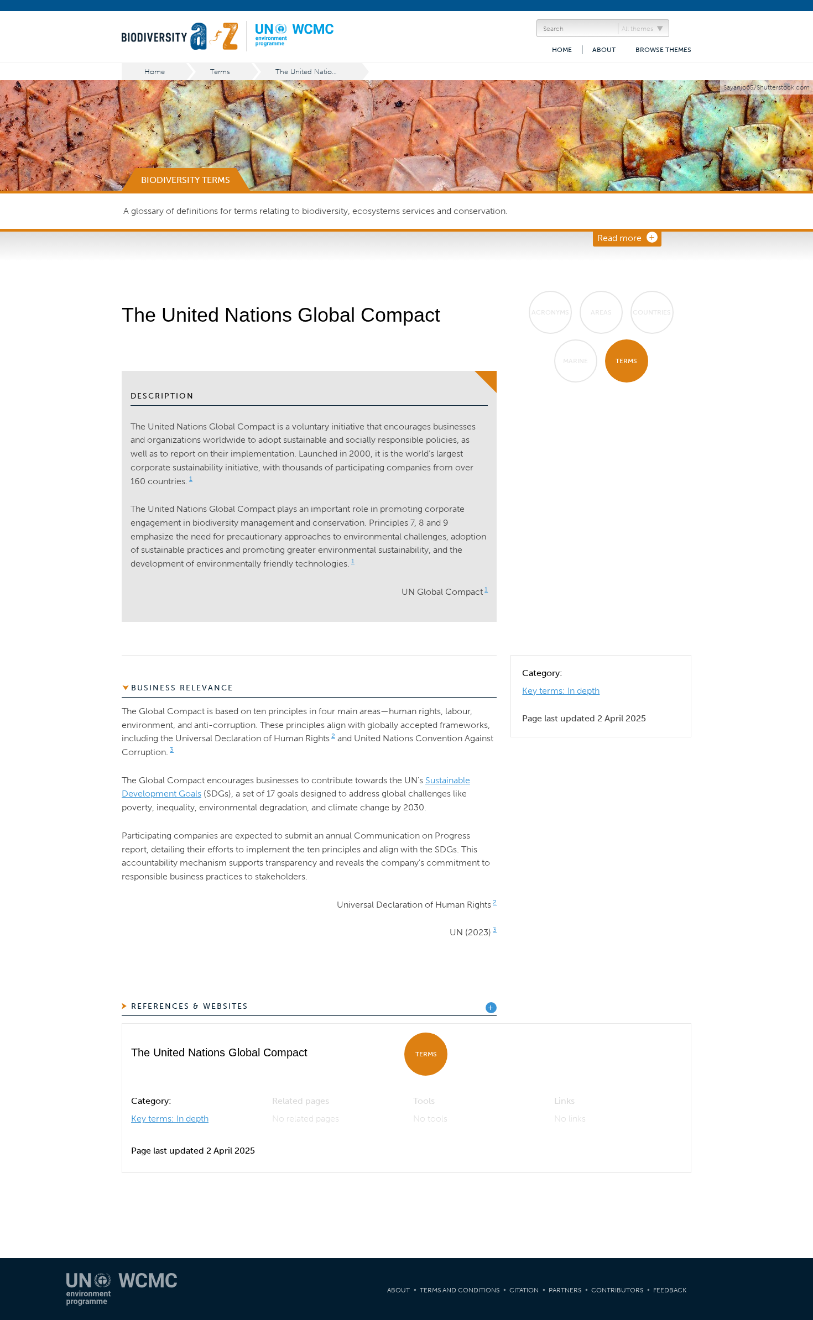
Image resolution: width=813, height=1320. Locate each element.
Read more (619, 238)
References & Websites (189, 1006)
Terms (220, 71)
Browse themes (663, 50)
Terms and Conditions (459, 1290)
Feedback (669, 1290)
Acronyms (550, 312)
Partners (565, 1290)
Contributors (617, 1290)
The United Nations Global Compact (319, 71)
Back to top (793, 1142)
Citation (524, 1290)
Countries (652, 312)
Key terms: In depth (561, 690)
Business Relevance (182, 688)
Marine (575, 361)
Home (562, 50)
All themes (637, 29)
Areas (601, 312)
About (604, 50)
